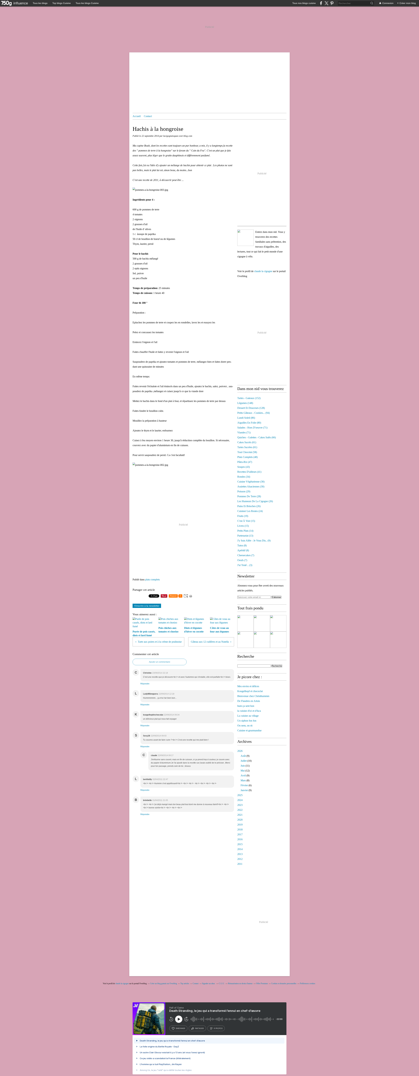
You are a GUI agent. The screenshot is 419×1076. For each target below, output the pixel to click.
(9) (254, 540)
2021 (240, 814)
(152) (249, 398)
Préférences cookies (307, 983)
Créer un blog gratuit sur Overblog (163, 983)
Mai (243, 770)
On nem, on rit (244, 725)
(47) (244, 462)
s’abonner (180, 1028)
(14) (245, 530)
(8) (242, 545)
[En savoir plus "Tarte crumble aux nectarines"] (245, 623)
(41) (249, 471)
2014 (240, 849)
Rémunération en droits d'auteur (240, 983)
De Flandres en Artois (248, 701)
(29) (243, 491)
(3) (244, 565)
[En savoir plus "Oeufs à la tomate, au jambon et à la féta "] (278, 623)
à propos (218, 1028)
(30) (250, 481)
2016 (240, 839)
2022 (240, 809)
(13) (245, 535)
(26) (255, 501)
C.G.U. (222, 983)
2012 (240, 859)
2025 (240, 795)
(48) (247, 457)
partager (199, 1028)
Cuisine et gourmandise (249, 730)
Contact (148, 116)
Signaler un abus (208, 983)
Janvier (244, 790)
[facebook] (321, 3)
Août (243, 755)
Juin (243, 765)
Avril (243, 775)
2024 (240, 800)
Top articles (184, 983)
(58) (247, 452)
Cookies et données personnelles (283, 983)
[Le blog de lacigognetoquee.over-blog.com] (245, 238)
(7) (245, 555)
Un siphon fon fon (246, 720)
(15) (246, 520)
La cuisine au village (248, 715)
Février (244, 785)
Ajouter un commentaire (159, 662)
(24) (250, 511)
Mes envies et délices (248, 686)
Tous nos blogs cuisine (304, 3)
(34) (243, 476)
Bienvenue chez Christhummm (253, 696)
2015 (240, 844)
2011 (239, 864)
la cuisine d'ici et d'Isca (249, 710)
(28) (249, 496)
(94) (253, 412)
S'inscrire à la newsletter (146, 605)
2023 (240, 805)
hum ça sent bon (245, 706)
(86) (246, 417)
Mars (243, 780)
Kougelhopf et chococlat (250, 691)
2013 (240, 854)
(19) (242, 516)
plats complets (152, 579)
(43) (243, 466)
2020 (240, 819)
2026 (240, 751)
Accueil (137, 116)
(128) (251, 408)
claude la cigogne (263, 271)
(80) (249, 422)
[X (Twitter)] (326, 3)
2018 (240, 829)
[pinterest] (332, 3)
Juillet (244, 760)
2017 (240, 834)
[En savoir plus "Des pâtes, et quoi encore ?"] (262, 639)
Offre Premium (262, 983)
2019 (240, 824)
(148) (245, 403)
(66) (256, 437)
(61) (246, 442)
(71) (252, 427)
